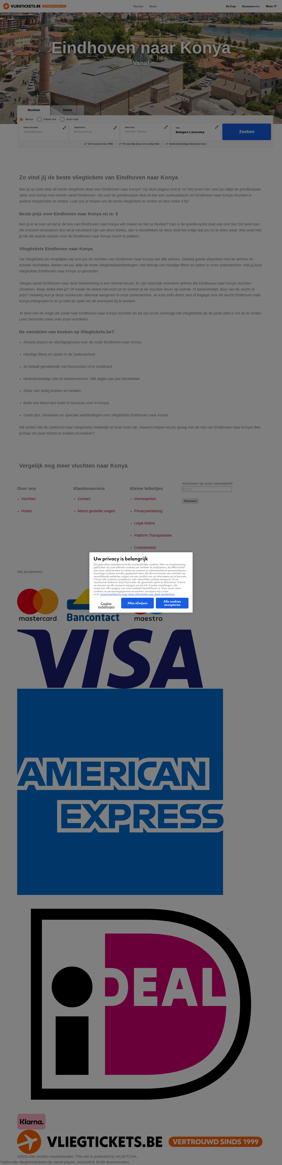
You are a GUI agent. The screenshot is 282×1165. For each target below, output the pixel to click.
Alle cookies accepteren (172, 603)
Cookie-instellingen (106, 605)
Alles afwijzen (138, 603)
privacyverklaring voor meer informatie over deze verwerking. (137, 594)
